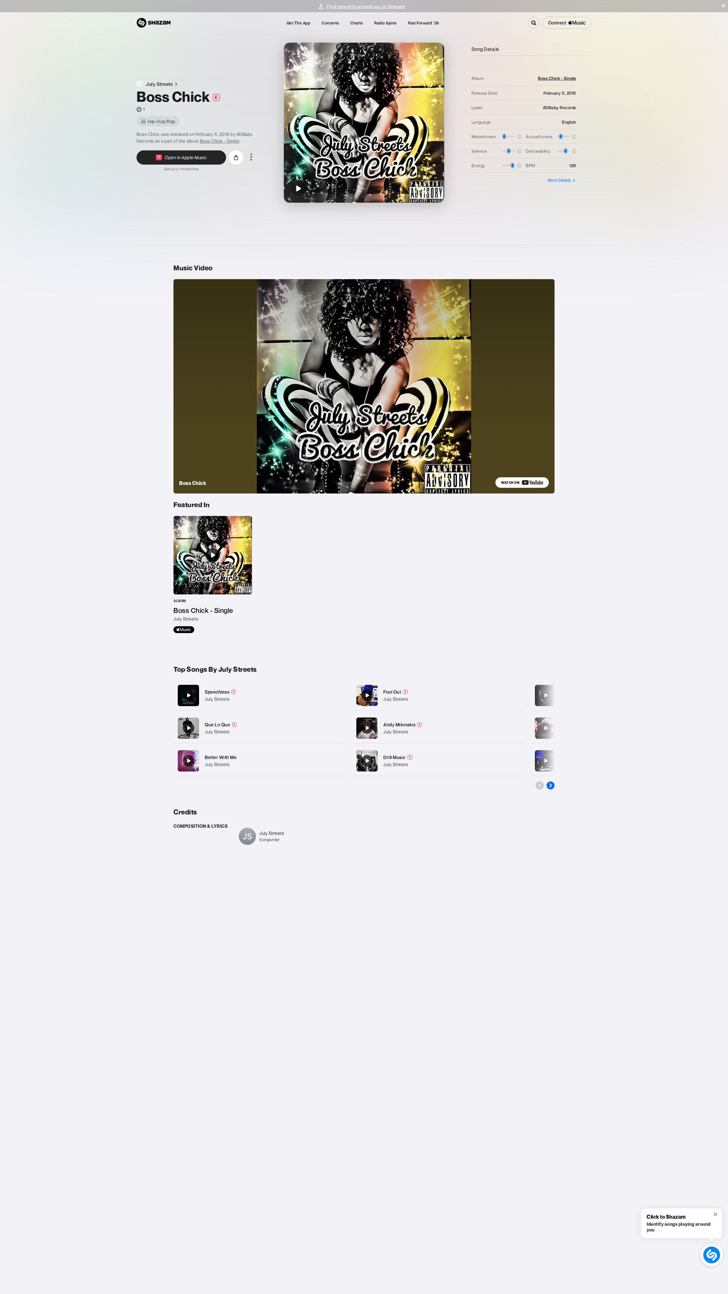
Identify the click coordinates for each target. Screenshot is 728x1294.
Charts (356, 22)
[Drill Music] (438, 761)
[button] (723, 6)
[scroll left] (540, 785)
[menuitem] (298, 23)
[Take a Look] (545, 760)
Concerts (330, 22)
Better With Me (221, 757)
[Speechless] (259, 695)
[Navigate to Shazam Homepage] (153, 23)
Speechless (217, 692)
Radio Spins (385, 22)
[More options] (251, 157)
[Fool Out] (438, 695)
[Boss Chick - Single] (212, 574)
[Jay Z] (545, 695)
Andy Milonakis (399, 724)
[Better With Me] (259, 761)
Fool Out (392, 692)
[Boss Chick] (298, 188)
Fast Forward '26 (423, 22)
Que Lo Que (217, 724)
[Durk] (545, 728)
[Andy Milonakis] (438, 728)
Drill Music (394, 757)
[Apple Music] (183, 629)
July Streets (217, 699)
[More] (334, 695)
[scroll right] (551, 785)
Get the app (299, 22)
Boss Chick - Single (220, 141)
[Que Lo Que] (259, 728)
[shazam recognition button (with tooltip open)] (711, 1254)
